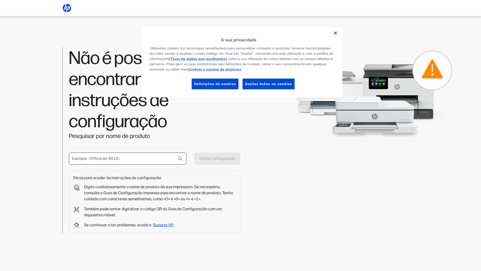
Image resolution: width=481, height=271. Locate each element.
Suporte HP (163, 225)
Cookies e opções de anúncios (214, 69)
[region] (242, 62)
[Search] (180, 159)
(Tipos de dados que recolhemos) (198, 59)
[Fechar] (335, 33)
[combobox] (127, 159)
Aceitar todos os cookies (268, 84)
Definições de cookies (215, 84)
